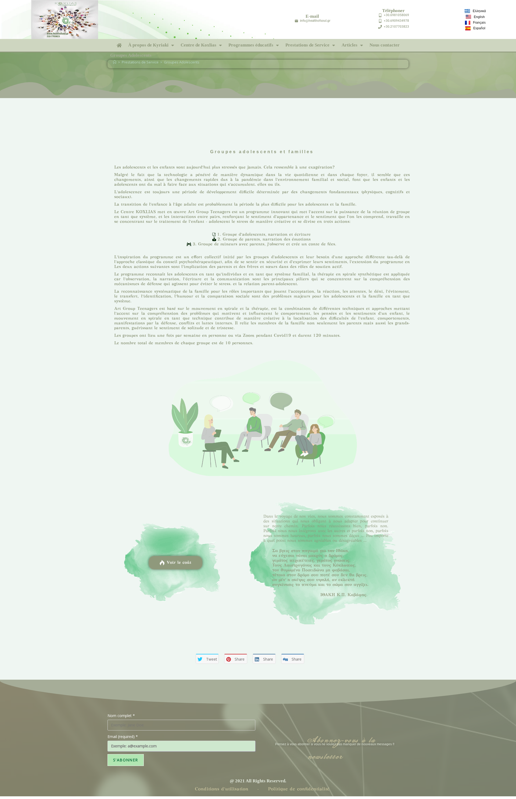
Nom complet (121, 715)
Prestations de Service (307, 45)
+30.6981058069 (396, 15)
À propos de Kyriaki (148, 45)
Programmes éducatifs (250, 45)
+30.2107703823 (396, 26)
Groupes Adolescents (181, 62)
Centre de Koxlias (198, 45)
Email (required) (123, 736)
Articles (349, 45)
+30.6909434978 (396, 21)
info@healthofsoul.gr (315, 21)
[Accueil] (114, 62)
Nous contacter (385, 45)
